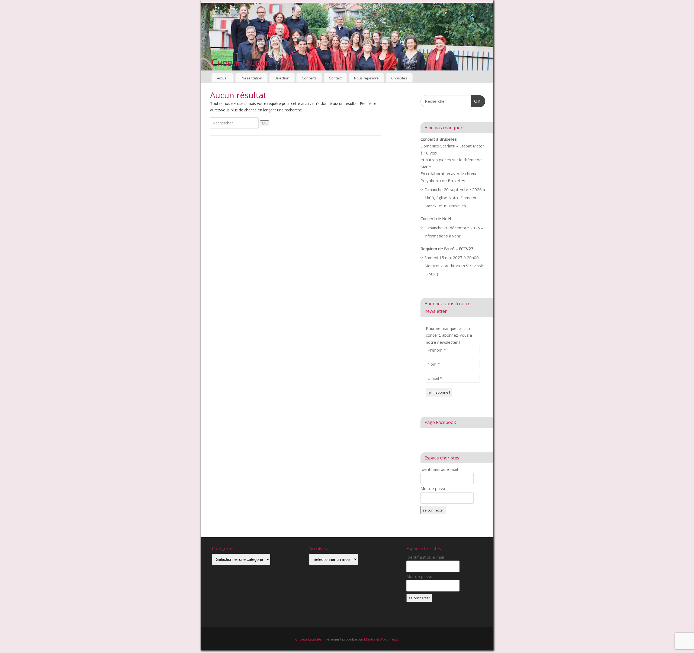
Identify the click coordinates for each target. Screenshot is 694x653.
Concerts (309, 78)
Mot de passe (433, 488)
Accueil (222, 78)
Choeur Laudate (241, 62)
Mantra (369, 639)
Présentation (251, 78)
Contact (335, 78)
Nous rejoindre (366, 78)
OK (263, 123)
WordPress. (389, 639)
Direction (282, 78)
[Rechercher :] (235, 123)
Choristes (399, 78)
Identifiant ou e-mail (439, 469)
